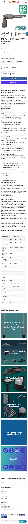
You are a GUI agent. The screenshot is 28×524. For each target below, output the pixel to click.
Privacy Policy (4, 496)
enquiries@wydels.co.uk (9, 507)
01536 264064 (7, 506)
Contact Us (3, 491)
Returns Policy (4, 498)
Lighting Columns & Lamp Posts (18, 201)
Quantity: (3, 52)
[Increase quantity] (7, 54)
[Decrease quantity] (3, 54)
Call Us (23, 521)
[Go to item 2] (7, 34)
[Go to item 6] (24, 34)
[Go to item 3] (11, 34)
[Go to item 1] (3, 34)
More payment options (14, 85)
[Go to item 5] (20, 34)
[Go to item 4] (15, 34)
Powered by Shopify (18, 520)
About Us (3, 493)
